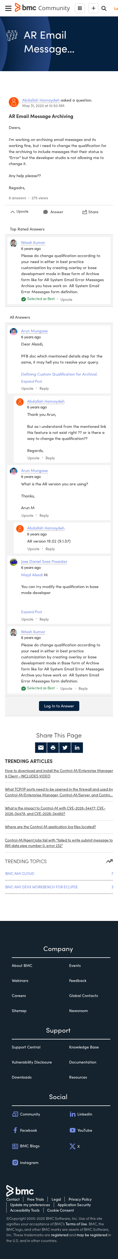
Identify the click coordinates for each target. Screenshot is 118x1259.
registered (59, 1234)
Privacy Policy (80, 1199)
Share (93, 211)
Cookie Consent (60, 1210)
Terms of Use (76, 1223)
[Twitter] (65, 747)
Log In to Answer (59, 705)
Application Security (74, 1204)
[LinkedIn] (77, 747)
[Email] (41, 747)
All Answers (20, 317)
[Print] (53, 747)
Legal (56, 1199)
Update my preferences (30, 1204)
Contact (12, 1199)
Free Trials (35, 1199)
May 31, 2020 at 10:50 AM (43, 105)
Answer (56, 211)
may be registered (92, 1234)
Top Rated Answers (27, 229)
